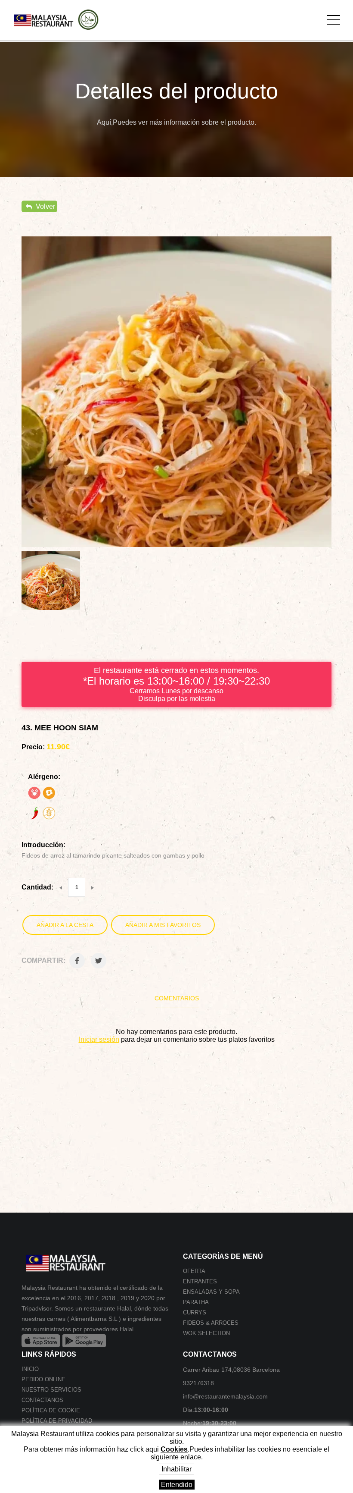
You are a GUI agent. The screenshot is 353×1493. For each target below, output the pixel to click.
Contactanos (42, 1400)
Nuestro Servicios (51, 1389)
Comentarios (177, 998)
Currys (194, 1312)
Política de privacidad (57, 1421)
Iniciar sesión (99, 1039)
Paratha (196, 1302)
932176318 (198, 1383)
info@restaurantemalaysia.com (225, 1396)
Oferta (194, 1271)
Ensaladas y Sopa (211, 1292)
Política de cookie (51, 1410)
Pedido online (43, 1379)
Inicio (30, 1369)
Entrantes (200, 1281)
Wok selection (206, 1333)
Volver (44, 206)
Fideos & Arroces (210, 1323)
